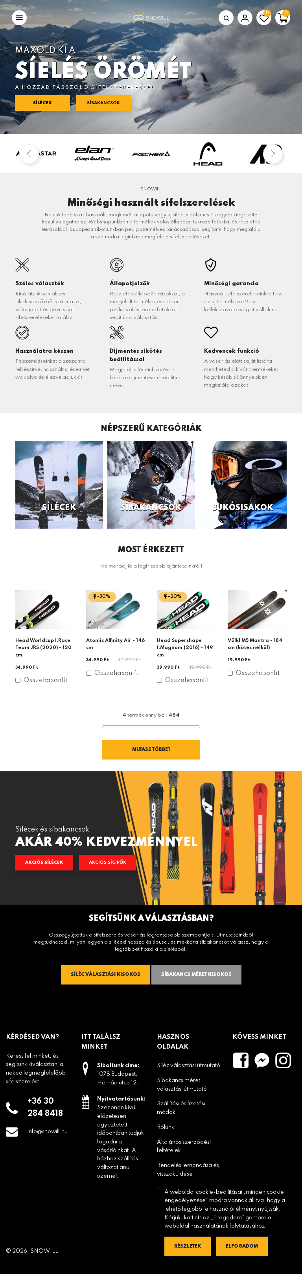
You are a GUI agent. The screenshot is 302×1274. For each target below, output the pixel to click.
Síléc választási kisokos (105, 974)
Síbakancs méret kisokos (196, 974)
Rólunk (165, 1127)
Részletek (187, 1246)
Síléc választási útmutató (188, 1065)
